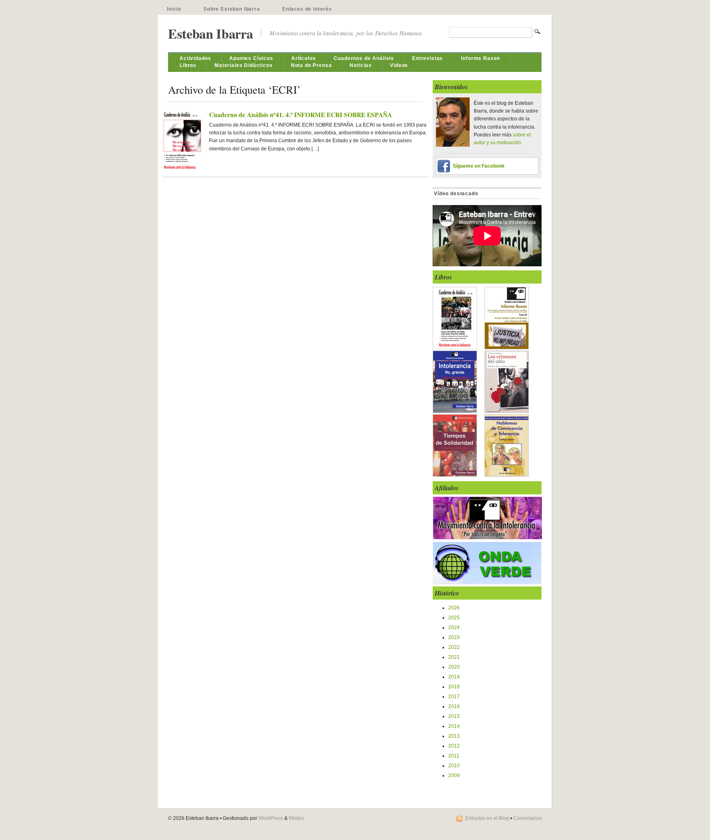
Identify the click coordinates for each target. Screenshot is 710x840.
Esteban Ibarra (210, 33)
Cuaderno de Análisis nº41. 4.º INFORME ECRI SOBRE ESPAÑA (300, 114)
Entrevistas (427, 58)
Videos (399, 65)
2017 (454, 696)
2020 (454, 667)
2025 (454, 618)
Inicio (174, 9)
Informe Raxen (480, 58)
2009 (454, 775)
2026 (454, 608)
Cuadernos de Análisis (364, 58)
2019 (454, 677)
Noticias (361, 65)
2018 (454, 687)
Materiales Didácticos (243, 65)
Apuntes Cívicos (251, 58)
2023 (454, 637)
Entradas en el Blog (487, 818)
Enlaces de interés (307, 9)
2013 (454, 736)
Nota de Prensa (311, 65)
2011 (453, 756)
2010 (454, 765)
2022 (454, 647)
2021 (454, 657)
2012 (454, 746)
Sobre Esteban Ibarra (231, 9)
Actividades (195, 58)
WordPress (270, 818)
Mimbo (296, 818)
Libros (188, 65)
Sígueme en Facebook (479, 166)
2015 (454, 716)
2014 (454, 726)
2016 (454, 706)
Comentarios (527, 818)
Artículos (303, 58)
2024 (454, 627)
